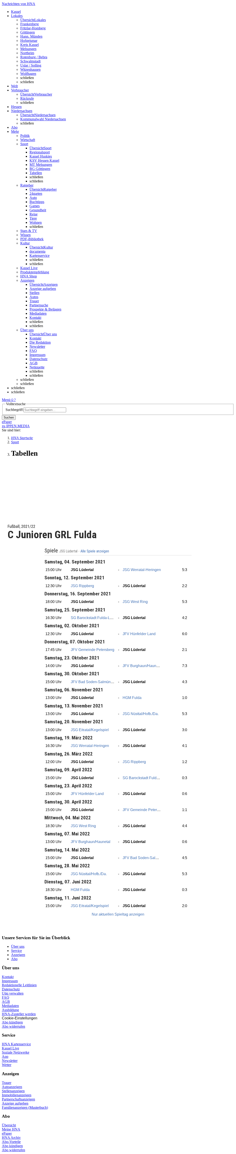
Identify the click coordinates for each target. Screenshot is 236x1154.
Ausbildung (10, 1010)
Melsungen (28, 49)
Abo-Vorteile (11, 1142)
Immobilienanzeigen (16, 1095)
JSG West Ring (135, 602)
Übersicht (9, 1125)
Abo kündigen (12, 1022)
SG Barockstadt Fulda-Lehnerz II (97, 618)
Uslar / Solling (30, 65)
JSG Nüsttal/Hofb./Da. (141, 714)
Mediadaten (38, 313)
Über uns (17, 946)
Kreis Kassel (29, 45)
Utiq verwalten (13, 993)
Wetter (6, 1065)
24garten (36, 193)
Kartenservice (40, 255)
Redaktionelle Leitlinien (19, 985)
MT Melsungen (41, 165)
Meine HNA (11, 1129)
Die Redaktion (40, 342)
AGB (34, 363)
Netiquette (37, 367)
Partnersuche (39, 305)
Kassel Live (10, 1048)
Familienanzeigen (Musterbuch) (25, 1107)
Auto (33, 198)
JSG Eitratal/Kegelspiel (90, 730)
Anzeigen (18, 955)
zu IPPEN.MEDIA (16, 426)
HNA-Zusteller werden (19, 1014)
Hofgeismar (28, 40)
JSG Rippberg (82, 586)
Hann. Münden (31, 36)
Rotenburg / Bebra (33, 57)
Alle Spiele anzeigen (95, 551)
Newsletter (37, 346)
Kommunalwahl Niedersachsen (43, 119)
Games (35, 206)
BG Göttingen (40, 169)
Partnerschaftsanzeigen (18, 1099)
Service (16, 951)
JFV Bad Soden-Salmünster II (95, 682)
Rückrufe (27, 98)
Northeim (27, 53)
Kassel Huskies (41, 156)
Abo (14, 959)
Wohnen (36, 222)
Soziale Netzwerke (15, 1052)
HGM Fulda (132, 698)
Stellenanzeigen (13, 1091)
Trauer (34, 301)
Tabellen (36, 173)
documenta (37, 251)
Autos (34, 297)
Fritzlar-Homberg (33, 28)
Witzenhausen (30, 69)
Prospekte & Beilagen (45, 309)
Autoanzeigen (12, 1087)
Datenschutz (38, 359)
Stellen (34, 293)
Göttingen (27, 32)
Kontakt (35, 318)
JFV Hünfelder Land (139, 634)
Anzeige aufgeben (43, 289)
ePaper (7, 1133)
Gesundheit (38, 210)
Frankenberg (29, 24)
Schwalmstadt (30, 61)
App (5, 1056)
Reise (34, 214)
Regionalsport (40, 152)
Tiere (33, 218)
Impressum (37, 355)
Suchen (9, 417)
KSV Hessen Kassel (44, 160)
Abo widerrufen (13, 1026)
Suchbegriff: (15, 410)
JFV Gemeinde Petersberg (92, 650)
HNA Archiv (11, 1138)
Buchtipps (37, 202)
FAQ (33, 351)
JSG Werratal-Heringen (142, 570)
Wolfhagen (28, 74)
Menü (6, 400)
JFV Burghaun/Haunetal (142, 666)
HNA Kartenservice (16, 1044)
